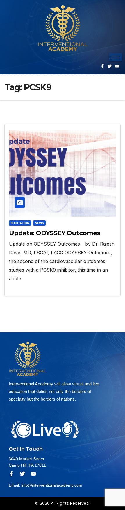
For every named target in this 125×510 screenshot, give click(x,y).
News (39, 223)
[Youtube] (117, 66)
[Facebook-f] (102, 66)
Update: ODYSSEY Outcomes (54, 233)
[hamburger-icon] (115, 57)
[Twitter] (110, 66)
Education (20, 223)
